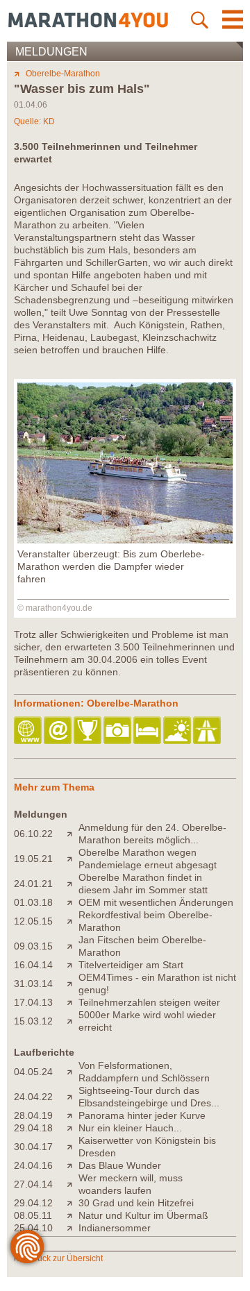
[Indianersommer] (72, 1227)
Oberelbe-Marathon (63, 73)
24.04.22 (33, 1096)
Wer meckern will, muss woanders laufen (130, 1184)
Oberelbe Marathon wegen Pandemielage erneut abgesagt (147, 858)
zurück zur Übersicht (64, 1258)
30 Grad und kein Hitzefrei (136, 1202)
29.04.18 (33, 1127)
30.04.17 (33, 1146)
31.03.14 (33, 983)
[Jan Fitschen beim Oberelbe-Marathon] (72, 946)
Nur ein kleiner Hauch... (130, 1127)
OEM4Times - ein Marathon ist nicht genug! (157, 983)
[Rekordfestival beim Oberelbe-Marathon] (72, 921)
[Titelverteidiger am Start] (72, 964)
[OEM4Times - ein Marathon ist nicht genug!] (72, 983)
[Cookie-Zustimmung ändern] (27, 1246)
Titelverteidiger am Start (130, 964)
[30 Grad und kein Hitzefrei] (72, 1202)
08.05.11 (33, 1215)
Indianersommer (114, 1227)
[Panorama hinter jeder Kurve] (72, 1115)
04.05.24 (33, 1071)
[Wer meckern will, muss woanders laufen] (72, 1184)
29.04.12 (33, 1202)
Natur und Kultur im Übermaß (143, 1215)
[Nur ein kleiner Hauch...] (72, 1127)
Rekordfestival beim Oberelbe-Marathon (145, 921)
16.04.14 (33, 964)
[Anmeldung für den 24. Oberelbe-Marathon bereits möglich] (72, 833)
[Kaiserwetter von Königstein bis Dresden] (72, 1146)
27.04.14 (33, 1184)
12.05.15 (33, 921)
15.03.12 (33, 1021)
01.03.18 (33, 902)
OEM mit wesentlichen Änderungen (155, 902)
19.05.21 (33, 858)
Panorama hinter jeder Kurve (142, 1115)
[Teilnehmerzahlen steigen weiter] (72, 1002)
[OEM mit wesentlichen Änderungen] (72, 902)
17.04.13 (33, 1002)
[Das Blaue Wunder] (72, 1165)
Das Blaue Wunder (119, 1165)
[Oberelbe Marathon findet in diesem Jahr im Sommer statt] (72, 883)
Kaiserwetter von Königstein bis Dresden (147, 1146)
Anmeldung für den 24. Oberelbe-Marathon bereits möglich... (152, 833)
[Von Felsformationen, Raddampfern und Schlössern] (72, 1071)
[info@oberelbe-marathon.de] (59, 731)
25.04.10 (33, 1227)
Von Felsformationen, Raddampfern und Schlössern (144, 1071)
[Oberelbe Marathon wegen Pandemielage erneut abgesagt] (72, 858)
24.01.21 (33, 883)
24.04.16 (33, 1165)
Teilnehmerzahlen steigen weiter (149, 1002)
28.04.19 (33, 1115)
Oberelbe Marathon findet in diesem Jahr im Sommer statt (143, 883)
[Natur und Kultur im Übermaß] (72, 1215)
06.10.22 (33, 833)
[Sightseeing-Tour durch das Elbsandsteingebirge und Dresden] (72, 1096)
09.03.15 (33, 946)
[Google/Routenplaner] (208, 731)
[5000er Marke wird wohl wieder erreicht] (72, 1021)
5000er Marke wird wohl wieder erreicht (147, 1021)
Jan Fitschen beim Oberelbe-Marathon (142, 946)
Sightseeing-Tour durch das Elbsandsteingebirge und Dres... (148, 1096)
